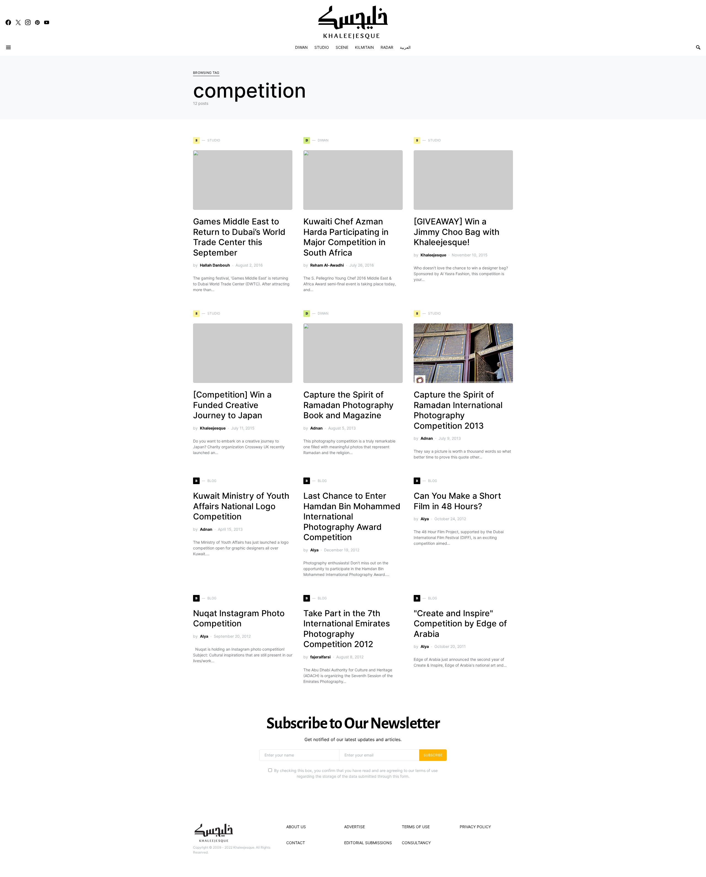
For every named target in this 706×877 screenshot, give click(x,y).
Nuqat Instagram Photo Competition (239, 618)
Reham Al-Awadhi (327, 265)
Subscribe (433, 755)
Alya (314, 550)
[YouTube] (46, 22)
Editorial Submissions (368, 842)
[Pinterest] (37, 22)
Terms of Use (416, 826)
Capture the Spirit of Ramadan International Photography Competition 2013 (458, 410)
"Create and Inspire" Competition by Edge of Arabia (460, 623)
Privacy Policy (475, 826)
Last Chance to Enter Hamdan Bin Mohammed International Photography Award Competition (351, 516)
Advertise (354, 826)
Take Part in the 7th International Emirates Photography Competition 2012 (346, 628)
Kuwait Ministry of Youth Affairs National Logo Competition (241, 506)
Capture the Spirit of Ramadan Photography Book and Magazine (348, 405)
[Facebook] (8, 22)
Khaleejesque (433, 255)
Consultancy (416, 842)
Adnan (316, 428)
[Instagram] (28, 22)
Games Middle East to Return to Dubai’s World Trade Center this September (239, 237)
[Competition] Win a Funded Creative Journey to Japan (232, 405)
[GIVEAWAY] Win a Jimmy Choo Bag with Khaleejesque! (456, 231)
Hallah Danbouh (215, 265)
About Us (296, 826)
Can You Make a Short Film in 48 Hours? (457, 501)
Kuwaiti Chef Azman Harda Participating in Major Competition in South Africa (346, 237)
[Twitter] (18, 22)
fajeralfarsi (320, 657)
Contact (295, 842)
